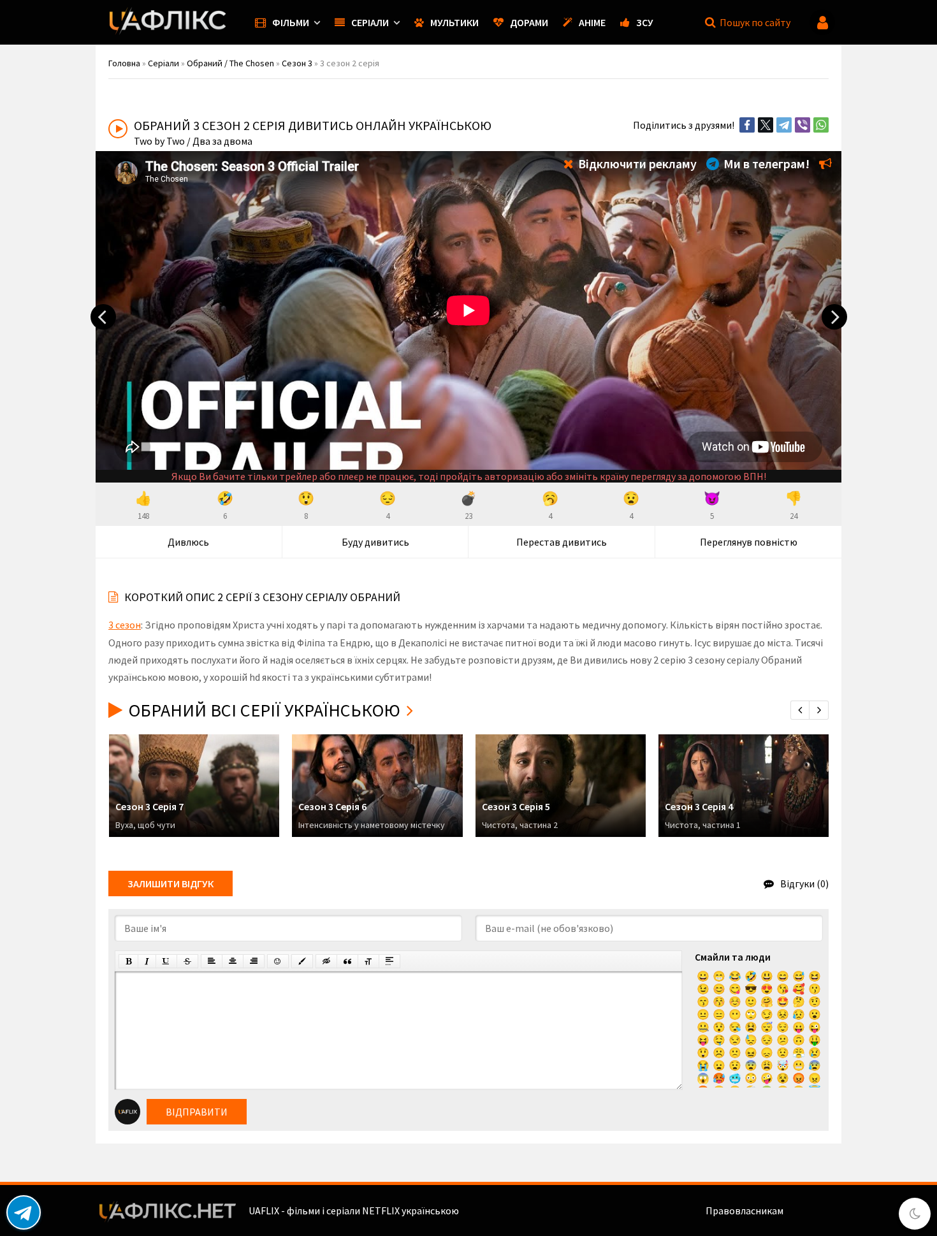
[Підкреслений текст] (166, 961)
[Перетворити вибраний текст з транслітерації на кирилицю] (368, 961)
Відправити (197, 1111)
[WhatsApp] (821, 125)
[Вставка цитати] (347, 961)
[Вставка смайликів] (278, 961)
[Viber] (802, 125)
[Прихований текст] (326, 961)
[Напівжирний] (128, 961)
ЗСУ (644, 22)
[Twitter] (765, 125)
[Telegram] (784, 125)
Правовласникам (744, 1210)
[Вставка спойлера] (389, 961)
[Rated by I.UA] (813, 1210)
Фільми (290, 22)
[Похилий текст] (147, 961)
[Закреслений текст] (187, 961)
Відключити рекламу (636, 163)
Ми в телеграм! (765, 163)
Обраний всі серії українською (264, 710)
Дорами (529, 22)
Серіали (370, 22)
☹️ (719, 1052)
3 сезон (124, 624)
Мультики (454, 22)
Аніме (592, 22)
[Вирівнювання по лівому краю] (211, 961)
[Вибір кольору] (302, 961)
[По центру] (232, 961)
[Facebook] (747, 125)
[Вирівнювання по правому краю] (254, 961)
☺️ (735, 1001)
